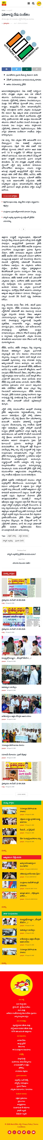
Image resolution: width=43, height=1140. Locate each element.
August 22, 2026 (10, 787)
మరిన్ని (4, 850)
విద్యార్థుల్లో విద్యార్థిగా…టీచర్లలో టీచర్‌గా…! (16, 658)
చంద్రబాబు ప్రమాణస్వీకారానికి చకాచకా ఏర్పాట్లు (19, 211)
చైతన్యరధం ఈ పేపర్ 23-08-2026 (13, 629)
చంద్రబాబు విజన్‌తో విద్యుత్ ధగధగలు (29, 884)
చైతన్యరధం (6, 23)
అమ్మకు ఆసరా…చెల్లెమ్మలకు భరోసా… (29, 894)
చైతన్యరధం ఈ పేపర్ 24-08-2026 (13, 600)
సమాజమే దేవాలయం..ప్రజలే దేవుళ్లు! (14, 754)
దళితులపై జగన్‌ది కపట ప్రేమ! (30, 874)
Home (3, 10)
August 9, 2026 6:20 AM (32, 869)
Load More (22, 794)
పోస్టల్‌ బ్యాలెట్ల (8, 540)
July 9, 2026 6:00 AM (31, 877)
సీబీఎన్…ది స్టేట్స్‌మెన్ (27, 830)
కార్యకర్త (3, 603)
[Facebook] (19, 1132)
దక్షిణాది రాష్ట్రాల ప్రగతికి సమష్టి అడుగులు (30, 820)
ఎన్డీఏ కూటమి (23, 535)
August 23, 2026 (10, 632)
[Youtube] (33, 1132)
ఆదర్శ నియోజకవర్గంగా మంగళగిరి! (28, 864)
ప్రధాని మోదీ (19, 540)
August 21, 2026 (30, 825)
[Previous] (19, 229)
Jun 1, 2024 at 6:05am (21, 23)
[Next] (23, 229)
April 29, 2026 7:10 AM (31, 888)
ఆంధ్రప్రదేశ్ (9, 10)
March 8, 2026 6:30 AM (31, 899)
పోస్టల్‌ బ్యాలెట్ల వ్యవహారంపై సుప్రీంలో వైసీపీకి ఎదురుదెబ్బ (18, 219)
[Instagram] (29, 1132)
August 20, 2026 (30, 841)
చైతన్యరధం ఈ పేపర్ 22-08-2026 (13, 783)
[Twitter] (24, 1132)
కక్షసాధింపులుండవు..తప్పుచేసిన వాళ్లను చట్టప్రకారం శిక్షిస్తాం (21, 203)
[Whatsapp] (14, 1132)
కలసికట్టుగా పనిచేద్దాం (9, 687)
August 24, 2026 (10, 603)
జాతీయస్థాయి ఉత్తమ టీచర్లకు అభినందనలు (16, 716)
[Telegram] (9, 1132)
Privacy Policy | (27, 1124)
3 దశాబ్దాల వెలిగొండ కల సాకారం (13, 745)
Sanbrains (38, 1138)
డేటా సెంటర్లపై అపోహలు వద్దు (30, 838)
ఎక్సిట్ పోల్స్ (12, 535)
